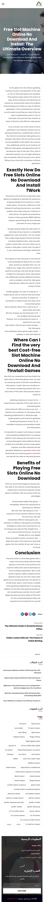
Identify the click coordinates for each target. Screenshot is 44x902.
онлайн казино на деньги (16, 785)
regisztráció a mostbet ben (30, 767)
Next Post (39, 635)
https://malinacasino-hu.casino (29, 750)
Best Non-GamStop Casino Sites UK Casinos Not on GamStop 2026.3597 (23, 694)
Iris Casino (9, 750)
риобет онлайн (34, 802)
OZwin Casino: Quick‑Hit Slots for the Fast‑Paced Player (23, 679)
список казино (34, 811)
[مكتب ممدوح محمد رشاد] (39, 4)
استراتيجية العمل (12, 54)
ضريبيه (9, 824)
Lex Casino (22, 754)
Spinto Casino (20, 776)
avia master (19, 728)
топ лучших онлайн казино (30, 820)
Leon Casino (35, 754)
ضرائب (18, 824)
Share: (40, 614)
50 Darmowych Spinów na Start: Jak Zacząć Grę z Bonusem (22, 671)
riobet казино (11, 767)
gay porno (12, 745)
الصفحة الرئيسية (34, 54)
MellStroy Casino (34, 763)
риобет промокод (33, 807)
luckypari (10, 754)
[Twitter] (30, 614)
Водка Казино (35, 780)
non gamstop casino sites (30, 450)
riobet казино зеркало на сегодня (27, 772)
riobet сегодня (35, 776)
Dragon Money (35, 737)
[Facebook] (34, 614)
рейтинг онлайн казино (15, 798)
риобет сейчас (16, 807)
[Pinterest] (26, 614)
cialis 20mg (22, 732)
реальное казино (14, 794)
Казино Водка (19, 780)
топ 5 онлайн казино (16, 811)
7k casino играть (34, 728)
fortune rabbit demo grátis (30, 745)
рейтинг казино (34, 798)
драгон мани (35, 785)
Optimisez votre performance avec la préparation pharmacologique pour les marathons (22, 687)
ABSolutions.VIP (12, 899)
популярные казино (32, 794)
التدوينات (23, 54)
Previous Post (38, 623)
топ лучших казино (18, 815)
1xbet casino (35, 724)
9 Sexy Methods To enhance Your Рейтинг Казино (21, 701)
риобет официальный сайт (14, 802)
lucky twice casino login (31, 759)
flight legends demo (33, 741)
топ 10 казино (35, 815)
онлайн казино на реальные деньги (27, 789)
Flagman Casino (19, 737)
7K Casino (22, 724)
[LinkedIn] (22, 614)
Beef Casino (36, 732)
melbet (15, 759)
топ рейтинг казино (32, 824)
